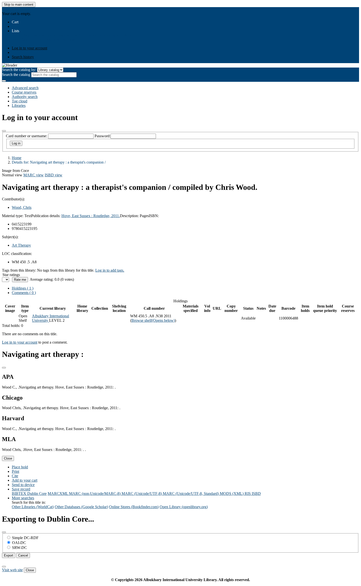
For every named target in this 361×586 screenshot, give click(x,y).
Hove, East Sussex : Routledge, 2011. (90, 216)
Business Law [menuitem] (67, 35)
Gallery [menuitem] (125, 35)
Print (15, 471)
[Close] (4, 131)
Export (8, 555)
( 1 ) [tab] (22, 288)
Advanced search (25, 88)
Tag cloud (19, 101)
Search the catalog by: (19, 70)
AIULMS (9, 9)
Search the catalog (16, 74)
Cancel (23, 555)
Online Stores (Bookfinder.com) (134, 507)
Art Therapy (21, 245)
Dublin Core (37, 493)
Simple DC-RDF (25, 538)
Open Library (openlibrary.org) (184, 507)
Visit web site (12, 570)
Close (8, 458)
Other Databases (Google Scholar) (81, 507)
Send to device (23, 485)
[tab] (24, 293)
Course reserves (24, 92)
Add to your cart (24, 480)
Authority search (25, 97)
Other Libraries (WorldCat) (33, 507)
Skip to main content (18, 4)
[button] (15, 22)
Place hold (20, 467)
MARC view (33, 175)
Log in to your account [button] (19, 342)
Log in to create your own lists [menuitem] (51, 40)
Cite (15, 476)
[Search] (4, 81)
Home (16, 158)
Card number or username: (26, 136)
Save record (21, 489)
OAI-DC (19, 543)
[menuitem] (20, 35)
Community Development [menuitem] (99, 35)
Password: (103, 136)
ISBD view (53, 175)
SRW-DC (19, 547)
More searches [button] (23, 498)
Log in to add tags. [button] (109, 270)
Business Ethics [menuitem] (42, 35)
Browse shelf (153, 320)
